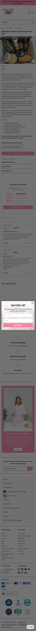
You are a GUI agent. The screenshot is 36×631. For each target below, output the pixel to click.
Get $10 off (18, 325)
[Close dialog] (32, 303)
